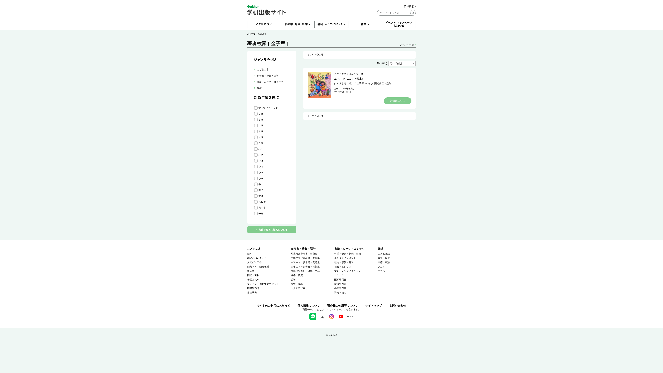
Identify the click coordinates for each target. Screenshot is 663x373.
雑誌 (380, 248)
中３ (260, 196)
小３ (260, 160)
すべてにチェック (268, 108)
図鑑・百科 (253, 275)
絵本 (249, 253)
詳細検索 (409, 6)
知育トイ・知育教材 (258, 266)
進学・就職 (297, 284)
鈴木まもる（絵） (344, 83)
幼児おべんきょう (257, 258)
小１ (260, 149)
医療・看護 (384, 262)
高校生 (262, 201)
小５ (260, 172)
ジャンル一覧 (407, 45)
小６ (260, 178)
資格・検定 (297, 275)
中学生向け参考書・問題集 (305, 262)
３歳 (260, 131)
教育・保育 (384, 258)
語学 (293, 279)
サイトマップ (373, 305)
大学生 (262, 207)
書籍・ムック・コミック (349, 248)
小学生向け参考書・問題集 (305, 258)
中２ (260, 190)
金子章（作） (364, 83)
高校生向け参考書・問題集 (305, 266)
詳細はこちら (397, 100)
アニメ (381, 266)
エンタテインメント (345, 258)
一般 (260, 213)
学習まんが (253, 279)
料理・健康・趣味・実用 (347, 253)
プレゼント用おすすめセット (263, 284)
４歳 (260, 137)
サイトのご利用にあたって (273, 305)
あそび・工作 (254, 262)
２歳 (260, 125)
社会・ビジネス (342, 266)
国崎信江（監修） (384, 83)
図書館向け (253, 288)
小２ (260, 155)
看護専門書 (340, 284)
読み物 (250, 271)
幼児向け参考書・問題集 (304, 253)
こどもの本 (254, 248)
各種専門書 (340, 288)
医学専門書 (340, 279)
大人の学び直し (299, 288)
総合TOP (251, 34)
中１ (260, 184)
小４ (260, 166)
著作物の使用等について (342, 305)
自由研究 (252, 292)
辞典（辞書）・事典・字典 (305, 271)
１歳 (260, 119)
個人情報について (309, 305)
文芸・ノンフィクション (347, 271)
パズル (381, 271)
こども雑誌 (384, 253)
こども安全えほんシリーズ (348, 74)
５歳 (260, 143)
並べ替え (382, 63)
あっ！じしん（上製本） (349, 78)
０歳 (260, 113)
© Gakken (331, 334)
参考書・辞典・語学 (303, 248)
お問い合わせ (398, 305)
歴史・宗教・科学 (344, 262)
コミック (339, 275)
